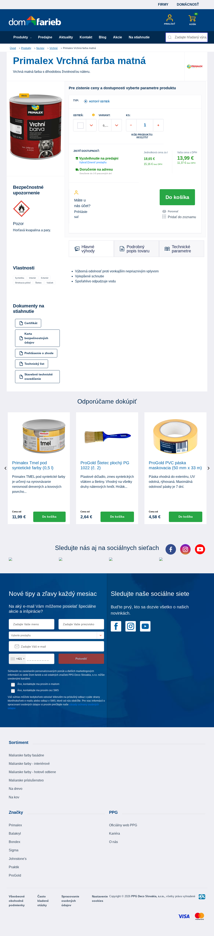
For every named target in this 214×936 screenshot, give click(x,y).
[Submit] (170, 37)
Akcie (117, 37)
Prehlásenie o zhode (39, 353)
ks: (128, 115)
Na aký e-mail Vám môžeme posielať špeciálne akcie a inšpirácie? (52, 609)
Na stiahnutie (139, 37)
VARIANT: (104, 115)
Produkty (21, 37)
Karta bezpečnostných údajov (36, 338)
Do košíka (177, 197)
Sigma (13, 850)
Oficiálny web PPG (123, 825)
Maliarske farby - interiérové (29, 763)
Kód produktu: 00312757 (142, 136)
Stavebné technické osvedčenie (38, 376)
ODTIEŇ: (78, 115)
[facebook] (116, 626)
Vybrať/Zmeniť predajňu (93, 162)
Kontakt (86, 37)
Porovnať (173, 211)
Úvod (13, 48)
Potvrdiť (81, 658)
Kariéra (114, 833)
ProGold (15, 875)
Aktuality (66, 37)
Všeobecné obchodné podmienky (17, 901)
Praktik (14, 867)
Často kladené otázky (43, 901)
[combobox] (187, 37)
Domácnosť (188, 4)
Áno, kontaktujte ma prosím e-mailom (38, 684)
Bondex (14, 842)
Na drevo (15, 788)
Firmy (163, 4)
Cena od (16, 511)
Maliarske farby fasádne (26, 755)
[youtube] (145, 626)
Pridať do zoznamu (182, 217)
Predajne (45, 37)
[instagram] (130, 626)
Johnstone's (18, 859)
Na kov (40, 48)
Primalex (15, 825)
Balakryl (15, 833)
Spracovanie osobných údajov (70, 901)
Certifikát (30, 323)
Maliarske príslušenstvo (26, 780)
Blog (102, 37)
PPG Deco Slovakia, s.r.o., (148, 896)
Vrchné (54, 48)
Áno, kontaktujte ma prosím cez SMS (38, 690)
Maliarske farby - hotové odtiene (32, 772)
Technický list (34, 363)
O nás (113, 842)
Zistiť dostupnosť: (87, 151)
